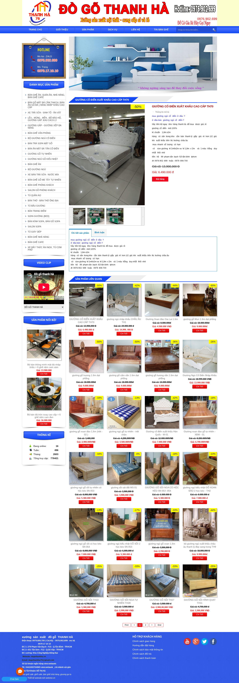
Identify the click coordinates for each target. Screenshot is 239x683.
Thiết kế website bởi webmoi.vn (41, 678)
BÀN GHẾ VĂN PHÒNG (39, 133)
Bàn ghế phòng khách (41, 185)
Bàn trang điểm (37, 211)
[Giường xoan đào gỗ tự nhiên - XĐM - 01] (200, 412)
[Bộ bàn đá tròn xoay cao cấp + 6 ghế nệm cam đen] (44, 361)
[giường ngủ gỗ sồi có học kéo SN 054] (86, 524)
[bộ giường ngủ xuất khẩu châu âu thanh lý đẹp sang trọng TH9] (200, 524)
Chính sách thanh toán (144, 658)
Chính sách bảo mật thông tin (148, 649)
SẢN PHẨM (88, 29)
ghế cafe (38, 674)
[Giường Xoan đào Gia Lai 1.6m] (162, 300)
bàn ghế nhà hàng (51, 674)
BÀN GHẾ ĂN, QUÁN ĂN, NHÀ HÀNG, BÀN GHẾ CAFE (46, 96)
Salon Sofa (34, 226)
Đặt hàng (160, 179)
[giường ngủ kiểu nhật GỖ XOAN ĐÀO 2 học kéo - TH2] (200, 468)
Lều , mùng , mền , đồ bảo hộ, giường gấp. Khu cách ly (44, 119)
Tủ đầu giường (36, 206)
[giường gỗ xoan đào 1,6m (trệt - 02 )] (86, 412)
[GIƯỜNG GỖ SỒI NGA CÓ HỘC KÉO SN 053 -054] (162, 468)
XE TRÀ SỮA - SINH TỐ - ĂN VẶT (44, 112)
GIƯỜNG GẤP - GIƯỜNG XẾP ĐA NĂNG (44, 126)
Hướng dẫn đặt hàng (143, 645)
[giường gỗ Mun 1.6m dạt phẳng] (200, 300)
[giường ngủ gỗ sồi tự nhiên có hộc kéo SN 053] (86, 468)
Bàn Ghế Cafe (36, 242)
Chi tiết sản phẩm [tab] (80, 233)
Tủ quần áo (34, 195)
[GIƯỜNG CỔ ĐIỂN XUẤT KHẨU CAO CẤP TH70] (86, 300)
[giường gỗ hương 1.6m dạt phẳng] (86, 356)
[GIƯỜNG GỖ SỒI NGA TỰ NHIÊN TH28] (124, 580)
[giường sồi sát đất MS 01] (124, 468)
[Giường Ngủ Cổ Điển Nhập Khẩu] (200, 356)
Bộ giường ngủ (37, 169)
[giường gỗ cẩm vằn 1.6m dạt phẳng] (124, 356)
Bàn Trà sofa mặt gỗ (40, 143)
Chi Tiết (43, 374)
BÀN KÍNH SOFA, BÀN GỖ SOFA (44, 221)
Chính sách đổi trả (142, 653)
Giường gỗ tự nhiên (40, 154)
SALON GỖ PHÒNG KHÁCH (41, 190)
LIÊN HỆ (135, 29)
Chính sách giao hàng (144, 641)
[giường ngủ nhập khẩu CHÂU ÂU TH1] (124, 300)
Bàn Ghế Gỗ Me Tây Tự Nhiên (44, 180)
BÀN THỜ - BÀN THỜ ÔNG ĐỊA (43, 200)
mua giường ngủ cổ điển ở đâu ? (168, 116)
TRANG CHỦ (35, 29)
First (126, 625)
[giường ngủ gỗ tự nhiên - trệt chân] (124, 412)
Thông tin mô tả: (162, 112)
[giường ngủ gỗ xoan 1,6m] (162, 524)
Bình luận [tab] (99, 232)
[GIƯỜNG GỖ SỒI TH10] (86, 580)
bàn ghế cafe (27, 674)
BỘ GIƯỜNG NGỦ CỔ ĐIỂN (41, 138)
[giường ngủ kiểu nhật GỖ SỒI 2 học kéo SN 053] (124, 524)
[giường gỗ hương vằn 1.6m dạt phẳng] (162, 356)
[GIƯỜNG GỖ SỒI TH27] (162, 580)
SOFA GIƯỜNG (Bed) (38, 216)
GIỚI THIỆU (62, 29)
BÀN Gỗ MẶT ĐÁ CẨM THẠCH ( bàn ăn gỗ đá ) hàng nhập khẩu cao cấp (46, 105)
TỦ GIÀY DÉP (34, 232)
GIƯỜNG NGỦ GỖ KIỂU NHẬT (43, 159)
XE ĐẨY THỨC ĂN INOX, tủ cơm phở (45, 248)
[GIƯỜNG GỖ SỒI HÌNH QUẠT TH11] (200, 580)
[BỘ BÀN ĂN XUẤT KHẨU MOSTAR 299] (44, 411)
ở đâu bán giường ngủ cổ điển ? (168, 120)
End (159, 625)
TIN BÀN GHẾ (161, 29)
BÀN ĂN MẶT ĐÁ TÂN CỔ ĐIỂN (43, 148)
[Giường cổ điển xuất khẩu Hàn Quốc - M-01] (162, 412)
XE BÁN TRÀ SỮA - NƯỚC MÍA (43, 174)
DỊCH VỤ (112, 29)
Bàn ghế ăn (34, 164)
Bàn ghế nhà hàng (38, 237)
